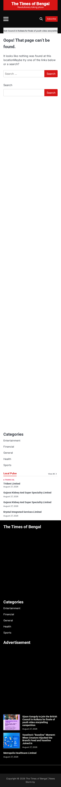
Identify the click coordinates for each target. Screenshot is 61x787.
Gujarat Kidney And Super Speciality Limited (27, 492)
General (8, 452)
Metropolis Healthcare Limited (19, 753)
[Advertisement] (30, 131)
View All (51, 474)
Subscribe (51, 19)
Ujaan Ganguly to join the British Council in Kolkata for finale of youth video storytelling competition (39, 720)
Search (7, 85)
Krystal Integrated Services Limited (22, 512)
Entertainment (11, 440)
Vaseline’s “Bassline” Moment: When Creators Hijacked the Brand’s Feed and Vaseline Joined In (38, 739)
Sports (7, 465)
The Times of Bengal (36, 778)
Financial (8, 446)
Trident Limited (11, 483)
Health (7, 459)
